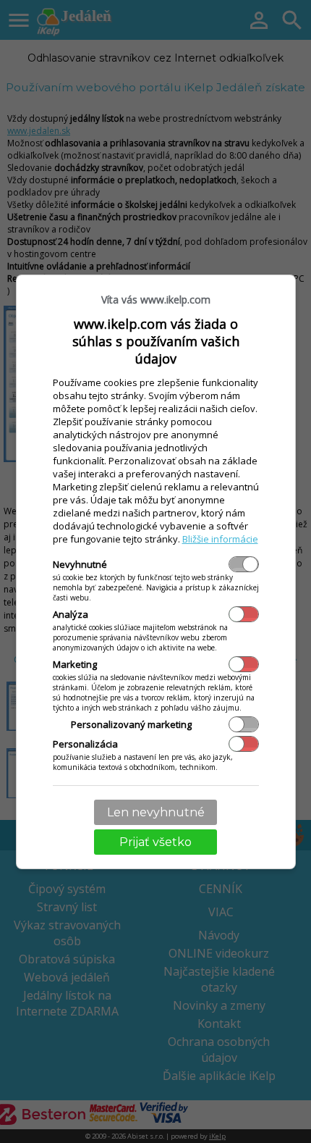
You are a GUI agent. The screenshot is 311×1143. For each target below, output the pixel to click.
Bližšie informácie (220, 538)
